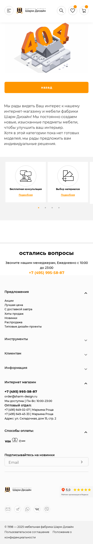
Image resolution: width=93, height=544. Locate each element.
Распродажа (13, 322)
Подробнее (26, 195)
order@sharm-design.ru (21, 396)
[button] (83, 14)
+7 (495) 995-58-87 (46, 273)
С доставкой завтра (18, 309)
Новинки (11, 318)
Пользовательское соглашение (27, 532)
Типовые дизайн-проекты (23, 326)
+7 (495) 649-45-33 (17, 414)
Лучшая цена (14, 305)
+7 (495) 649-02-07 (17, 409)
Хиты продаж (14, 313)
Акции (9, 300)
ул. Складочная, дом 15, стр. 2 (35, 418)
